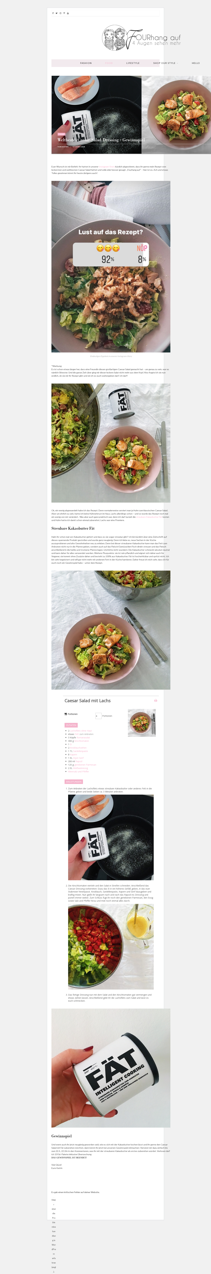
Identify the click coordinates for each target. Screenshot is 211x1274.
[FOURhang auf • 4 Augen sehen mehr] (141, 38)
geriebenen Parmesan (85, 764)
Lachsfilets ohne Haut (81, 730)
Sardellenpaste (80, 751)
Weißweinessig (80, 768)
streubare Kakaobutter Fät (149, 517)
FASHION (86, 63)
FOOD (109, 63)
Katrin (65, 147)
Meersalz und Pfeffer (78, 771)
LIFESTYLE (133, 63)
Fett (77, 734)
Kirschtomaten (81, 740)
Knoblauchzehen (78, 747)
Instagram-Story (107, 166)
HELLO (196, 63)
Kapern (73, 754)
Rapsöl (79, 761)
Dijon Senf (78, 757)
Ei (71, 744)
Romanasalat (83, 737)
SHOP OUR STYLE (164, 63)
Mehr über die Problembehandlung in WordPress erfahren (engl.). (54, 1200)
